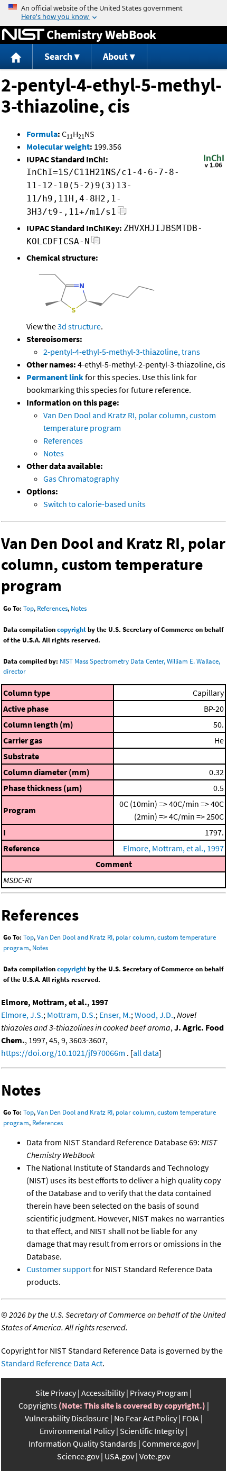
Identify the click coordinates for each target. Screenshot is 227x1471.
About (115, 56)
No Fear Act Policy (145, 1418)
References (63, 440)
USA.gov (119, 1456)
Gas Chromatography (81, 478)
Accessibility (103, 1392)
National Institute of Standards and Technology (23, 35)
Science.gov (78, 1456)
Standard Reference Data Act (51, 1363)
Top (28, 608)
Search (58, 56)
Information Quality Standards (83, 1443)
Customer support (58, 1269)
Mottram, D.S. (71, 1014)
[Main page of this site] (16, 57)
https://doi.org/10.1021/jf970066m (63, 1052)
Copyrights (37, 1405)
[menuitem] (16, 57)
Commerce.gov (168, 1443)
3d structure (79, 326)
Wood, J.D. (154, 1014)
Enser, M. (115, 1014)
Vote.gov (154, 1456)
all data (146, 1052)
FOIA (190, 1418)
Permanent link (54, 377)
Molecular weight (58, 146)
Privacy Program (159, 1392)
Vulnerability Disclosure (67, 1418)
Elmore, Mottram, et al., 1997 (173, 848)
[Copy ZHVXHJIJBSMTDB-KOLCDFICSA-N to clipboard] (95, 243)
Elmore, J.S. (22, 1014)
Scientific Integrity (152, 1431)
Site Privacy (55, 1392)
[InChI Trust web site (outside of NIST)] (214, 166)
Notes (53, 453)
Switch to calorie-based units (94, 504)
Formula (42, 133)
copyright (71, 629)
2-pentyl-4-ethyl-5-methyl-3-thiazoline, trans (121, 351)
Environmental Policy (77, 1431)
